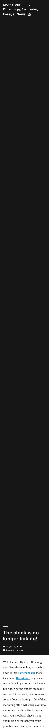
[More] (29, 14)
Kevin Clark (11, 5)
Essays (8, 14)
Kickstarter (22, 678)
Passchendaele (26, 673)
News (21, 14)
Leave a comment (15, 650)
